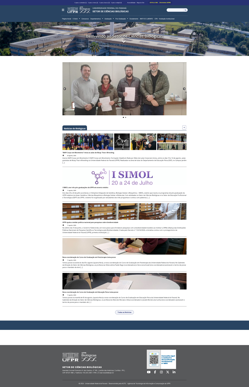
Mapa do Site (140, 2)
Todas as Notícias (124, 312)
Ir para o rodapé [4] (116, 2)
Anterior (64, 89)
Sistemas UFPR (165, 2)
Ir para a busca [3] (104, 2)
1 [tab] (123, 117)
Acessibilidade (131, 2)
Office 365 (154, 2)
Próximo (184, 89)
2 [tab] (125, 117)
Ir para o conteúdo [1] (81, 2)
